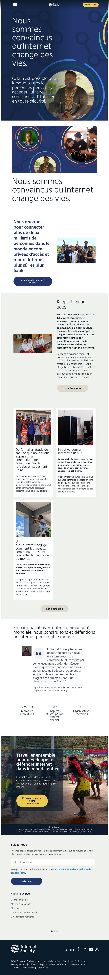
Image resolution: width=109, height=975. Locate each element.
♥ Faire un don (91, 4)
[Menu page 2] (54, 931)
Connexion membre (20, 900)
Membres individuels (21, 904)
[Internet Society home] (54, 5)
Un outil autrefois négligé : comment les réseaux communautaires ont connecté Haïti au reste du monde (32, 550)
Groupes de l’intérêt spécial (24, 913)
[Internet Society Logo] (23, 949)
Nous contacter (78, 964)
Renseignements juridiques (23, 964)
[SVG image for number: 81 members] (81, 707)
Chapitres (15, 908)
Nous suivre (28, 967)
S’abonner (26, 881)
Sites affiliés (43, 967)
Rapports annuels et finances (53, 964)
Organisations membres (22, 917)
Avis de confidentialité (49, 961)
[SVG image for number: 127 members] (54, 707)
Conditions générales (65, 869)
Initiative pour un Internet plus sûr (70, 451)
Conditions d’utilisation (74, 961)
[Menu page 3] (57, 931)
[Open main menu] (15, 4)
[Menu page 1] (52, 931)
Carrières (15, 967)
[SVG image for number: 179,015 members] (27, 707)
